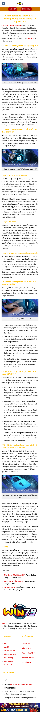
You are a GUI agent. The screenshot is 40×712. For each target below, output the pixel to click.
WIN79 (31, 38)
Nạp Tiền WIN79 (28, 657)
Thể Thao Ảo (8, 665)
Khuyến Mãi (26, 643)
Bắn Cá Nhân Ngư (10, 654)
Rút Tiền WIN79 (27, 662)
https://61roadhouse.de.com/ (21, 684)
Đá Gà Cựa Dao (9, 651)
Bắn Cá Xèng (8, 661)
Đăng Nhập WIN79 (28, 653)
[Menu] (3, 3)
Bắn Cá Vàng (8, 658)
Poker (6, 643)
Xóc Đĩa (6, 647)
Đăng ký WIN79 (27, 648)
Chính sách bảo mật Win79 (11, 25)
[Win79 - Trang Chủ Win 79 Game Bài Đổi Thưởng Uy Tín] (20, 3)
